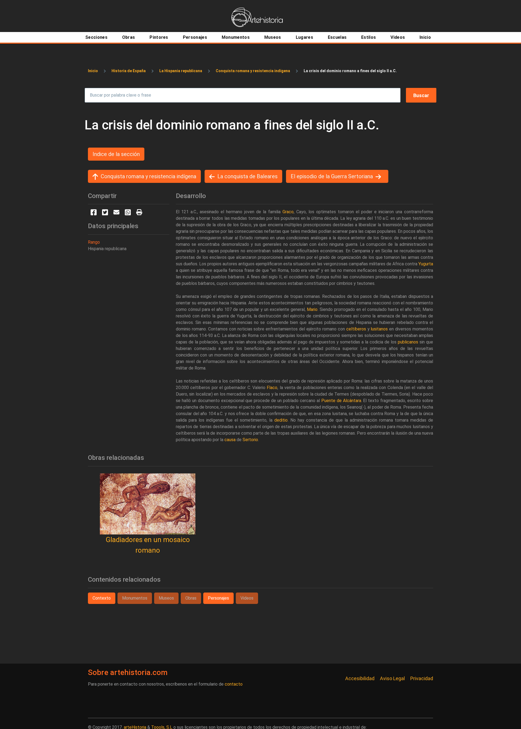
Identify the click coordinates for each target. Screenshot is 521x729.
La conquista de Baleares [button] (247, 176)
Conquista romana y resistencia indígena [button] (148, 176)
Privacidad (421, 678)
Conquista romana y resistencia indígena (253, 71)
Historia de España (129, 71)
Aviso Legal (392, 678)
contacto (234, 684)
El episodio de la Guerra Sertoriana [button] (332, 176)
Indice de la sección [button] (116, 154)
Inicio (93, 71)
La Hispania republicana (180, 71)
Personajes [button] (218, 598)
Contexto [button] (102, 598)
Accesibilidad (359, 678)
